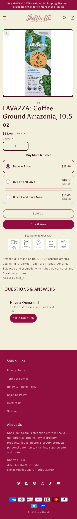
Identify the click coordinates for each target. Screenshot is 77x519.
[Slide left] (31, 103)
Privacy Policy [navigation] (16, 370)
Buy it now (38, 224)
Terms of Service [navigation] (18, 378)
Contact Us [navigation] (14, 402)
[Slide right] (46, 103)
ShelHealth (43, 512)
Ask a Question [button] (23, 318)
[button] (4, 18)
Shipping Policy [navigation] (17, 394)
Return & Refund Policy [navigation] (21, 386)
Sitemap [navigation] (12, 411)
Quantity (8, 138)
